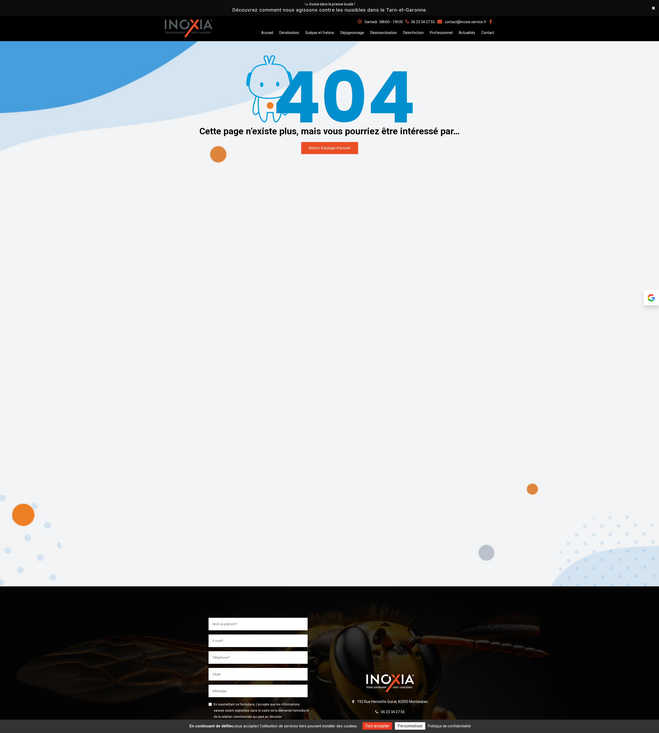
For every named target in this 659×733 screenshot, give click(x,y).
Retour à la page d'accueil (329, 148)
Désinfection (413, 33)
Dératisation (289, 33)
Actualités (467, 33)
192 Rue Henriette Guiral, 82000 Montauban (392, 702)
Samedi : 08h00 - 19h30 (383, 22)
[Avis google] (651, 301)
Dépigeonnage (352, 33)
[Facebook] (490, 22)
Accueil (267, 33)
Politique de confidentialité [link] (449, 726)
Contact (487, 33)
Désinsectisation (383, 33)
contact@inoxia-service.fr (465, 22)
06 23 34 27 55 (392, 712)
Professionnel (441, 33)
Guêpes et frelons (319, 33)
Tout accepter (377, 725)
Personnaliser (410, 725)
